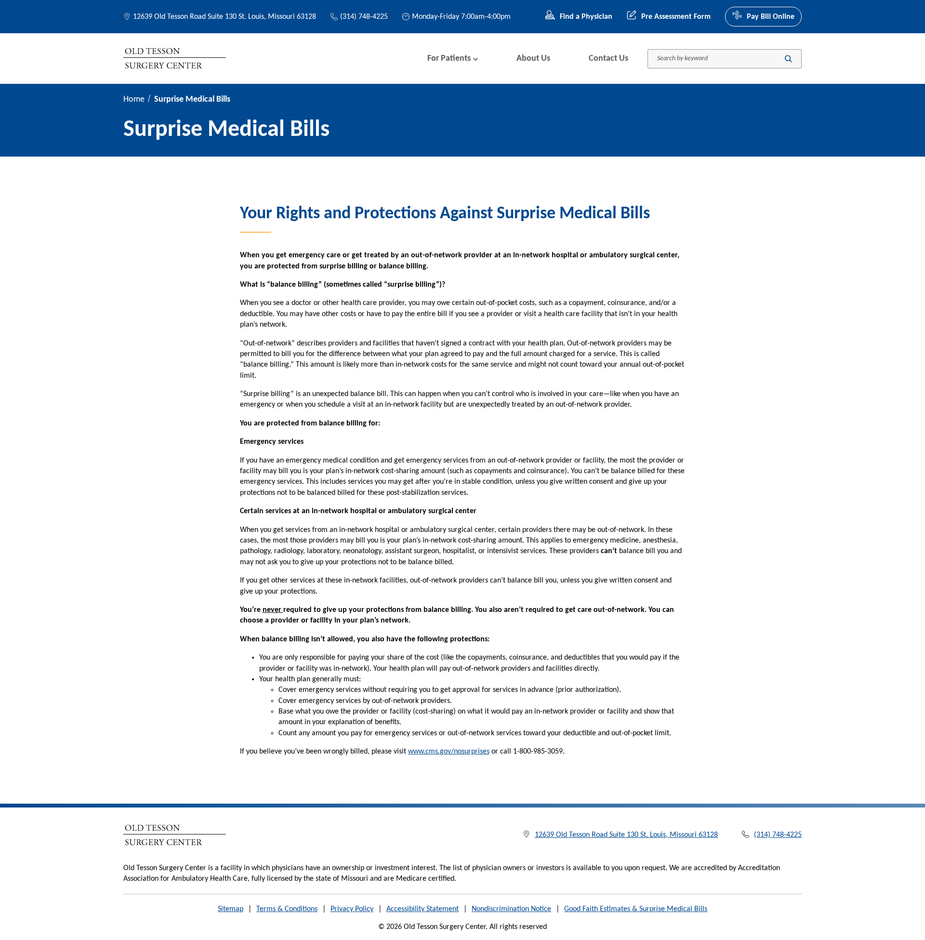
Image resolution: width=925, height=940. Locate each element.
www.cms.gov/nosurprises (448, 751)
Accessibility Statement (422, 909)
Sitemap (230, 909)
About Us (533, 58)
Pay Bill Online (770, 17)
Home (134, 99)
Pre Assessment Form (676, 17)
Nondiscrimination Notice (511, 909)
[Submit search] (788, 58)
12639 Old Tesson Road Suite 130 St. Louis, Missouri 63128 (224, 17)
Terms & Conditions (286, 909)
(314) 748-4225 (364, 17)
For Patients (449, 58)
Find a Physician (586, 17)
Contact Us (608, 58)
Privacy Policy (351, 909)
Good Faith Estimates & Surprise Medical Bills (635, 909)
